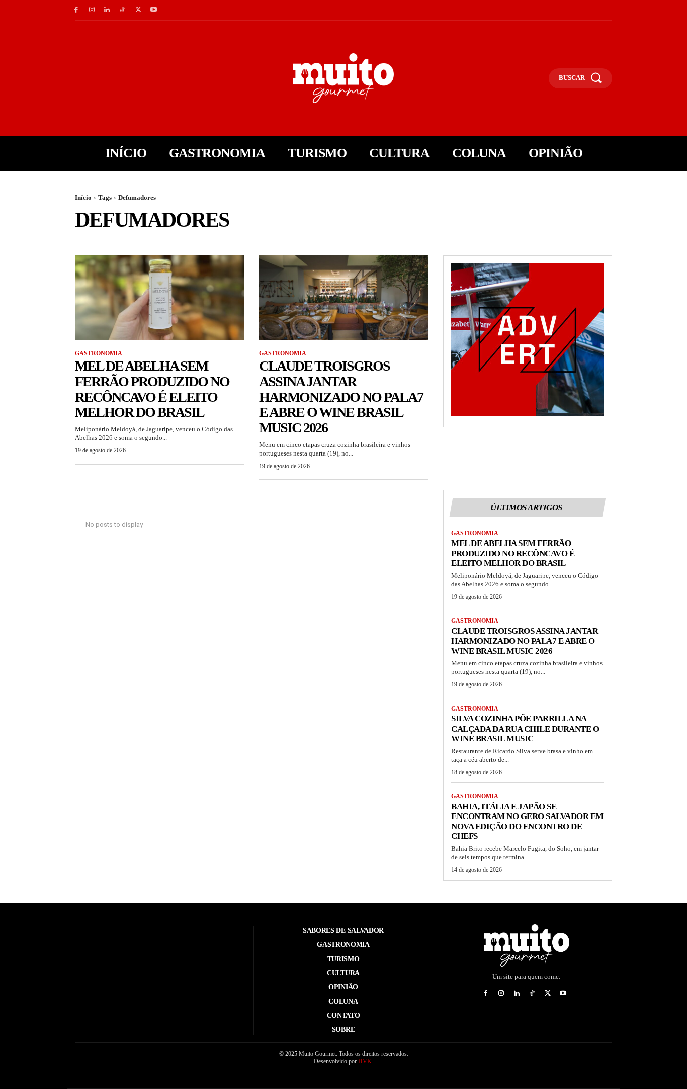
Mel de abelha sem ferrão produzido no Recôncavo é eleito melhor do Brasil (152, 389)
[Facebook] (76, 10)
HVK (365, 1061)
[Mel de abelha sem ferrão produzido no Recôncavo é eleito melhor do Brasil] (159, 297)
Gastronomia (98, 353)
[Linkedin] (107, 10)
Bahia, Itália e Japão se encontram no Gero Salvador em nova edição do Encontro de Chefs (527, 821)
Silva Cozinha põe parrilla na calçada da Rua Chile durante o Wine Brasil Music (525, 728)
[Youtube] (153, 10)
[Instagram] (92, 10)
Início (83, 197)
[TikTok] (122, 10)
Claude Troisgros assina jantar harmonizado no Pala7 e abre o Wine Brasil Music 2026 (341, 396)
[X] (138, 10)
